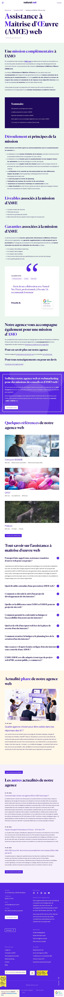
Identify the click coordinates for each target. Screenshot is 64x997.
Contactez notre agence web (14, 364)
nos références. (47, 354)
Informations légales (26, 990)
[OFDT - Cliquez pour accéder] (32, 478)
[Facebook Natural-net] (38, 893)
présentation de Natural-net (25, 354)
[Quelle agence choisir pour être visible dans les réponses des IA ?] (32, 704)
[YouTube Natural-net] (49, 893)
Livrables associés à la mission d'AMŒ (21, 112)
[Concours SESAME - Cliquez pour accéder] (32, 445)
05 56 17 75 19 (9, 898)
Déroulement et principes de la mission (22, 108)
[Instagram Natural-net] (34, 893)
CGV (23, 992)
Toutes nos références (13, 535)
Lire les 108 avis (47, 305)
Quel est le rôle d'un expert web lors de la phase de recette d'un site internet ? (28, 627)
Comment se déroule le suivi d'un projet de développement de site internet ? (24, 595)
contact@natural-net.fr (12, 904)
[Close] (18, 991)
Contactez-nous (11, 407)
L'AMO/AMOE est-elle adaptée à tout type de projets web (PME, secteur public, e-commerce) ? (29, 659)
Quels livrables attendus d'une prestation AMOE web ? (30, 586)
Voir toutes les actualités (14, 772)
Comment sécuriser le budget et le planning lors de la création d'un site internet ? (29, 637)
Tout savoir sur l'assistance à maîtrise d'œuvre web (25, 122)
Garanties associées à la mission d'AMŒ (22, 115)
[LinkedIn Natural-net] (45, 893)
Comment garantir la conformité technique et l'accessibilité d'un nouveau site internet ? (26, 616)
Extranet (9, 930)
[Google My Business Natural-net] (41, 893)
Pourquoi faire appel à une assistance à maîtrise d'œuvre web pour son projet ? (27, 559)
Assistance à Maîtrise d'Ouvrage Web (37, 344)
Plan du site (39, 990)
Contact (59, 2)
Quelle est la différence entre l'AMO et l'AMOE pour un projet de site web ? (30, 606)
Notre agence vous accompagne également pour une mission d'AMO (30, 119)
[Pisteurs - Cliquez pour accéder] (32, 511)
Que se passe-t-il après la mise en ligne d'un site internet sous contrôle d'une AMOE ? (30, 648)
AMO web (28, 61)
